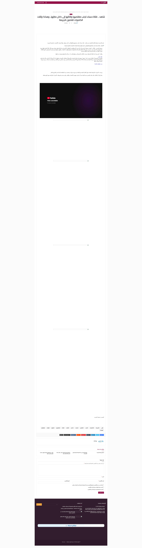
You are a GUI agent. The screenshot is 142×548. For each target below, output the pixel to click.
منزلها (52, 428)
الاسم (103, 476)
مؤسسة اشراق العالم (40, 2)
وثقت (48, 428)
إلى (102, 428)
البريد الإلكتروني (101, 480)
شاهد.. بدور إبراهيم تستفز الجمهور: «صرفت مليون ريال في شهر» (46, 453)
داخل (72, 428)
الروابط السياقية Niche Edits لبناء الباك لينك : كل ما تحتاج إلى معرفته (67, 512)
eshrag (75, 23)
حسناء (76, 428)
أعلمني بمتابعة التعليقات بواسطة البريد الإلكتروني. (95, 487)
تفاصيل (81, 428)
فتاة (63, 428)
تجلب (86, 428)
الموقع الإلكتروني (67, 480)
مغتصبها (57, 428)
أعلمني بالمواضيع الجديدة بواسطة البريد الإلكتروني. (95, 489)
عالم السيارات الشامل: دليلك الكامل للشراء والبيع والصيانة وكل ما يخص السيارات (67, 517)
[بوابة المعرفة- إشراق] (103, 2)
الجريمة (97, 428)
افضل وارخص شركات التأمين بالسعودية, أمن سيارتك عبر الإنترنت (72, 506)
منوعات (84, 12)
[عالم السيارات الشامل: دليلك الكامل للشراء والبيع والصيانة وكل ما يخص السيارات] (79, 518)
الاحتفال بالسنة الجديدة (100, 452)
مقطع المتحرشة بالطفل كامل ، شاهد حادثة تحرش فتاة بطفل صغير (63, 453)
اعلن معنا (63, 542)
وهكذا (101, 430)
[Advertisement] (71, 7)
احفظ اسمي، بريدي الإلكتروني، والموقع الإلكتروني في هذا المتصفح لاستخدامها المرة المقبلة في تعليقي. (87, 485)
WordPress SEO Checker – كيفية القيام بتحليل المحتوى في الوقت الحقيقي (71, 509)
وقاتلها (42, 428)
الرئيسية (87, 12)
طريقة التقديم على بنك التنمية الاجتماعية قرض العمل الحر (80, 453)
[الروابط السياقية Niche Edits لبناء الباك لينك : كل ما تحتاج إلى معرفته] (79, 513)
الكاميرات (91, 428)
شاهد (67, 428)
